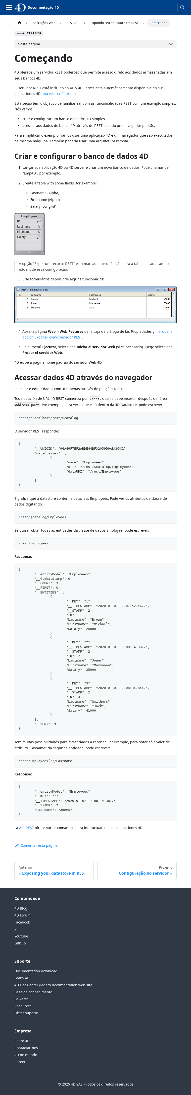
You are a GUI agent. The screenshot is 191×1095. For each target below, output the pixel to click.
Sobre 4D (22, 1040)
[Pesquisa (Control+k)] (182, 7)
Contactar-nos (26, 1047)
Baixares (21, 999)
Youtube (21, 936)
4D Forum (22, 915)
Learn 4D (21, 978)
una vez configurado (59, 93)
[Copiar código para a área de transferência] (170, 418)
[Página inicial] (19, 23)
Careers (20, 1061)
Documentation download (35, 971)
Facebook (22, 922)
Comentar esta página (39, 845)
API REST (26, 827)
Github (20, 943)
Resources (23, 1006)
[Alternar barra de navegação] (8, 7)
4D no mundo (25, 1054)
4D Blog (20, 908)
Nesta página (29, 44)
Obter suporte (26, 1013)
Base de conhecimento (33, 992)
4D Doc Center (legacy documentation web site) (53, 985)
